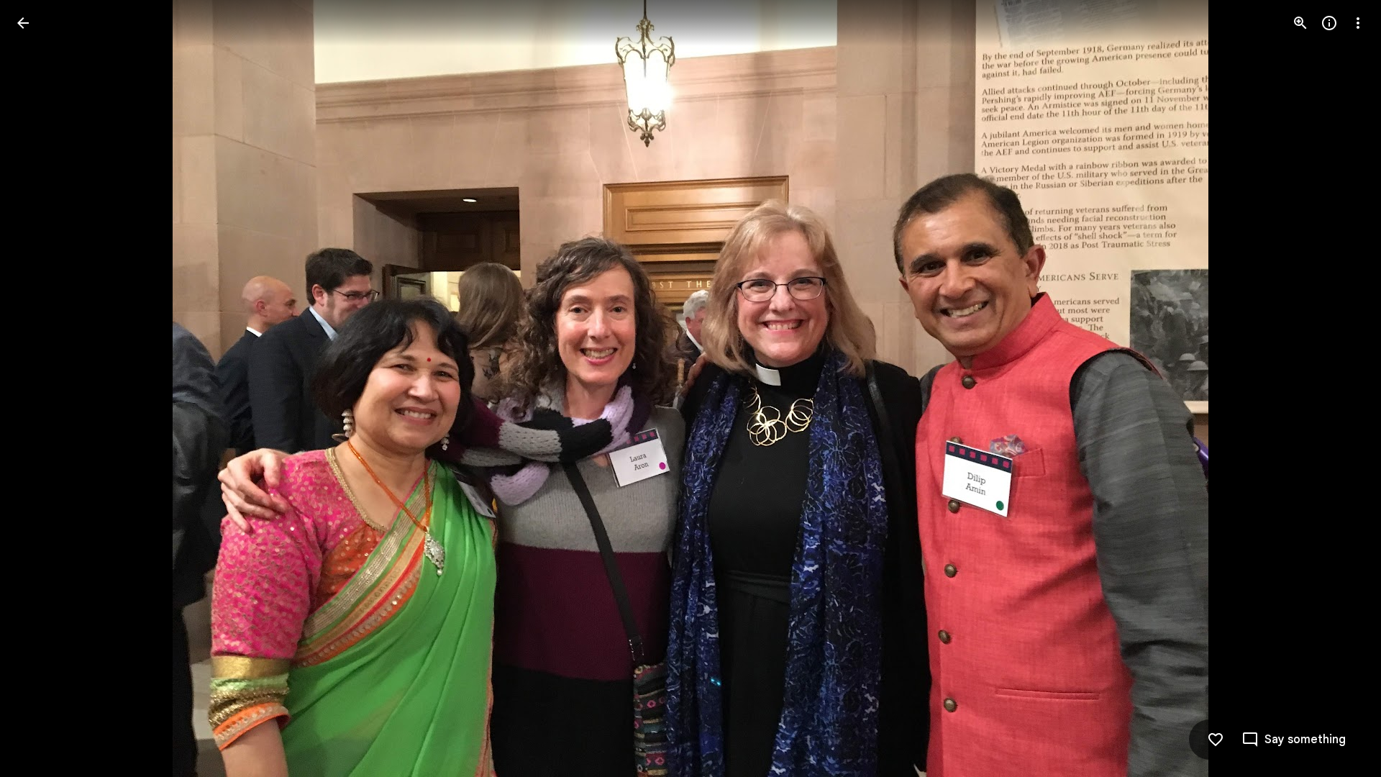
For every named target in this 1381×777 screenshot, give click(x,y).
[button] (40, 388)
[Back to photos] (23, 23)
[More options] (1358, 23)
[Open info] (1329, 23)
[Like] (1215, 739)
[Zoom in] (1300, 23)
